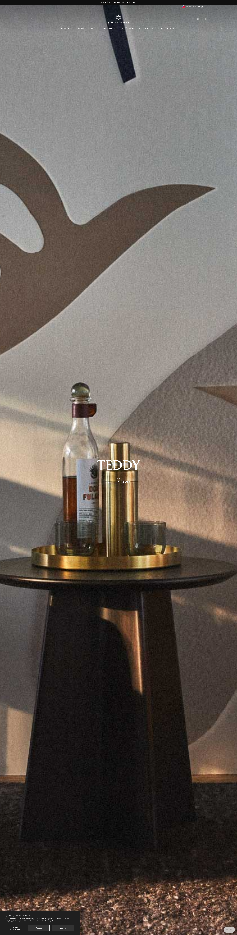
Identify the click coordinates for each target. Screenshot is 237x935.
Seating (79, 28)
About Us (157, 28)
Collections (126, 28)
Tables (94, 28)
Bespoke (171, 28)
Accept (39, 928)
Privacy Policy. (51, 921)
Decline (63, 928)
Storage (108, 28)
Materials (143, 28)
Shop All (66, 28)
